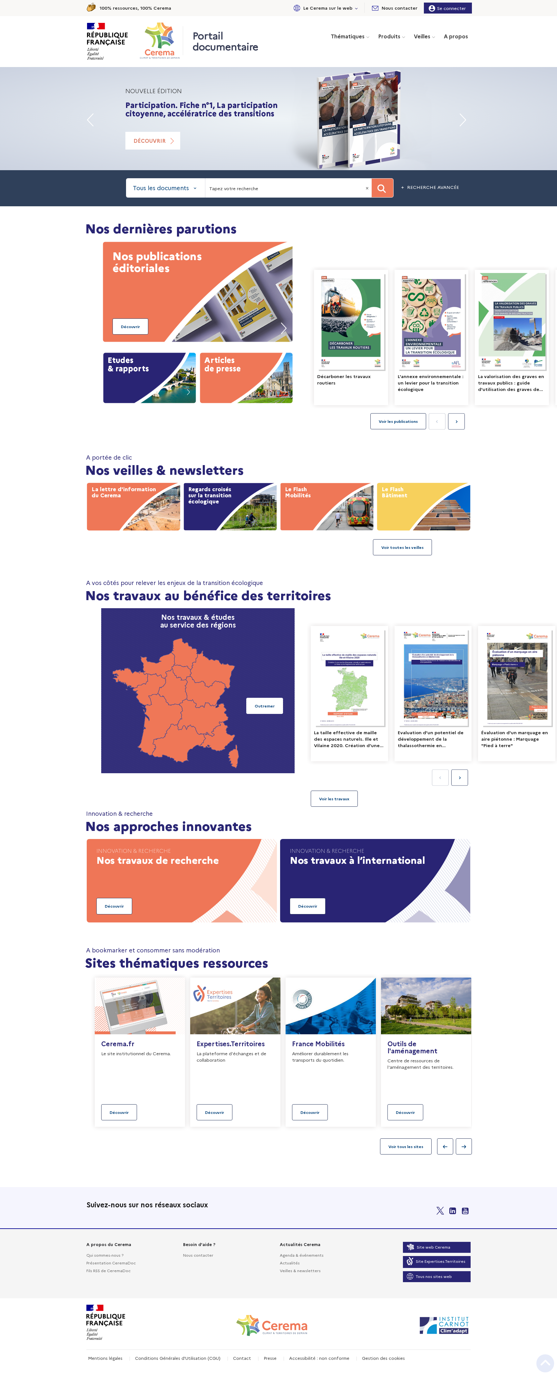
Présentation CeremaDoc (111, 1262)
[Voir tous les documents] (334, 799)
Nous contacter (198, 1255)
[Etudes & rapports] (149, 376)
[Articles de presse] (246, 376)
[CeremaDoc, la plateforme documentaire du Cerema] (161, 41)
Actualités (290, 1262)
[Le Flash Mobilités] (327, 505)
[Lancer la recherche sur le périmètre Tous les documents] (382, 188)
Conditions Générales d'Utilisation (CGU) (177, 1358)
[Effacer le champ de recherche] (368, 188)
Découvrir (149, 140)
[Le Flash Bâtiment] (423, 505)
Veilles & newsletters (300, 1270)
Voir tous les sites (405, 1146)
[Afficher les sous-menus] (356, 8)
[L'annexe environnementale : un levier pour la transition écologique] (432, 337)
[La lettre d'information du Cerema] (133, 505)
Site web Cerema (433, 1247)
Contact (242, 1358)
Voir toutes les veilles (402, 547)
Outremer (265, 705)
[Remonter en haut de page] (545, 1363)
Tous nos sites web (434, 1276)
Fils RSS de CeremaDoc (108, 1270)
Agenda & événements (302, 1255)
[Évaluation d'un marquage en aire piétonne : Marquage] (516, 693)
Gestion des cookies (383, 1358)
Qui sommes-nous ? (104, 1255)
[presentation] (456, 422)
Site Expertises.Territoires (440, 1261)
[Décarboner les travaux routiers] (351, 337)
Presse (270, 1358)
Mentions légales (105, 1358)
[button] (325, 8)
